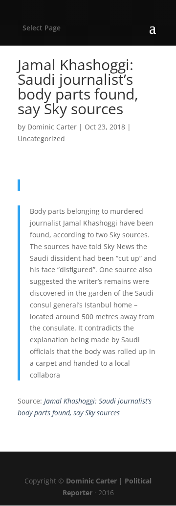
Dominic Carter (52, 126)
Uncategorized (41, 138)
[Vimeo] (102, 465)
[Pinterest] (81, 465)
